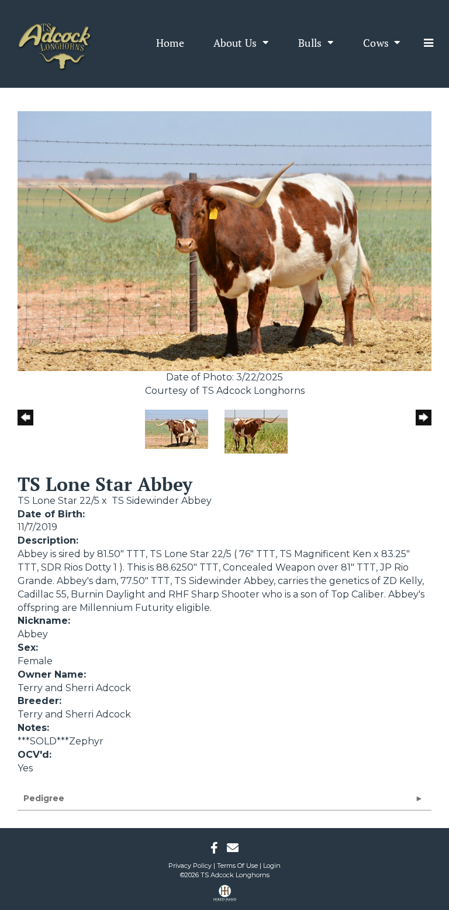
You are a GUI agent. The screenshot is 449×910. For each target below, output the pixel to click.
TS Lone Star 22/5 (58, 500)
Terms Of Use (237, 865)
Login (272, 865)
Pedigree (43, 798)
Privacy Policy (190, 865)
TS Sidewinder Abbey (162, 500)
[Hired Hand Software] (224, 897)
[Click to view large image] (224, 240)
